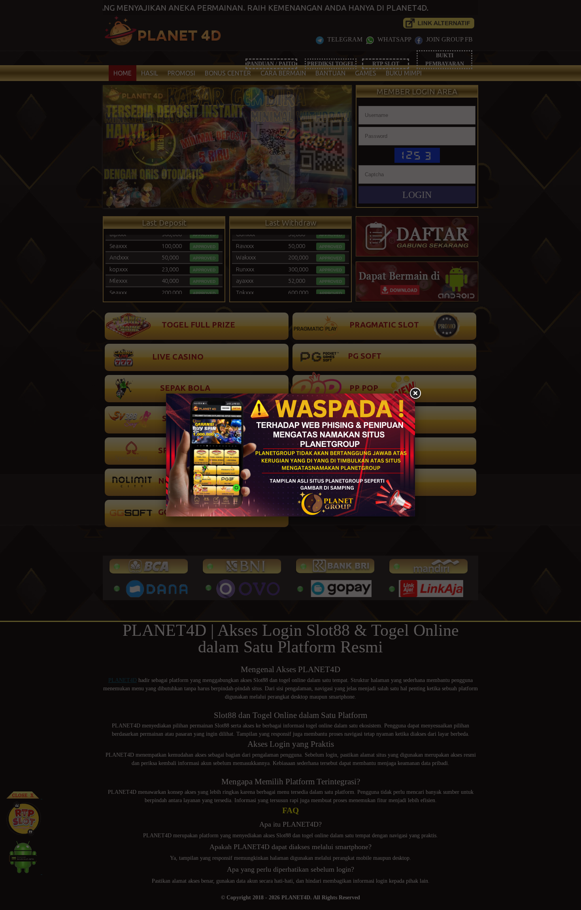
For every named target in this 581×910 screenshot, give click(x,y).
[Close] (415, 393)
